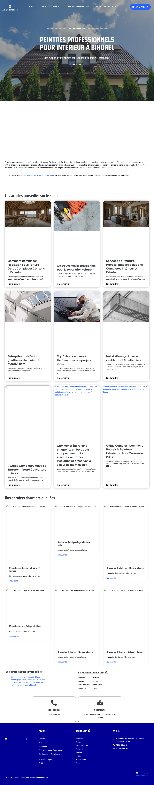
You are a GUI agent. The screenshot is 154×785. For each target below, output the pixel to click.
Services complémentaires (106, 6)
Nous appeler (54, 710)
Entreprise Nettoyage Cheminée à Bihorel (26, 682)
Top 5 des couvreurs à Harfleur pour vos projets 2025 (74, 360)
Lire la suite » (14, 284)
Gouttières (57, 6)
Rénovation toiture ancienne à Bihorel (25, 677)
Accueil (31, 6)
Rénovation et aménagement (79, 6)
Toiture (44, 6)
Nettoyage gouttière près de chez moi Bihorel (28, 680)
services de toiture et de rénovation (40, 175)
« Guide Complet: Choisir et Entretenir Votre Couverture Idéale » (27, 469)
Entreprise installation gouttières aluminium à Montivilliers (23, 360)
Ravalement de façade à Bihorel (23, 685)
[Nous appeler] (54, 703)
